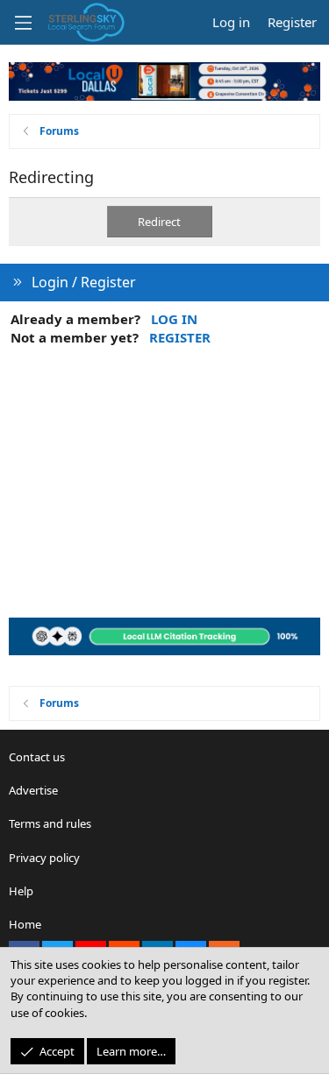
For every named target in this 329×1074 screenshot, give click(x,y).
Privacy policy (44, 858)
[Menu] (23, 22)
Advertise (33, 790)
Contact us (37, 757)
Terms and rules (50, 823)
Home (25, 924)
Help (21, 891)
